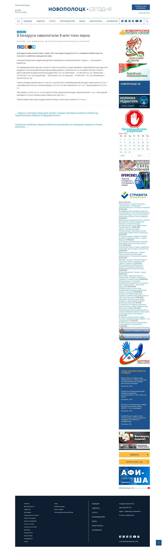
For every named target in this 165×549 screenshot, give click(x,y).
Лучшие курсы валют (144, 12)
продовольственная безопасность (67, 41)
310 (29, 41)
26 (139, 149)
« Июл (122, 155)
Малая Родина (58, 509)
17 (130, 146)
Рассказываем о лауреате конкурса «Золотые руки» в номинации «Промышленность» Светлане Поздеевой (134, 205)
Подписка (40, 21)
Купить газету (134, 462)
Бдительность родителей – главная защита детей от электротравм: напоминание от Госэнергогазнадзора (133, 254)
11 (134, 142)
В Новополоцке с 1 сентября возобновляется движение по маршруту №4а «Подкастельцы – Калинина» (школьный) (133, 283)
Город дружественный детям (63, 512)
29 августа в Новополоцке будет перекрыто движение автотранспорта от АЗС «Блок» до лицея (133, 295)
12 (139, 142)
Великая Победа (59, 506)
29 (121, 152)
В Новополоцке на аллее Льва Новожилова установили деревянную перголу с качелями (132, 290)
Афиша (82, 21)
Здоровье (27, 530)
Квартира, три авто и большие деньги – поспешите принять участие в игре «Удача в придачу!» (133, 261)
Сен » (140, 155)
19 (139, 146)
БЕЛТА (75, 53)
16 (125, 146)
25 (134, 149)
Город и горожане (30, 518)
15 (121, 146)
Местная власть (29, 506)
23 (125, 149)
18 (134, 146)
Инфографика (28, 535)
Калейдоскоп (28, 538)
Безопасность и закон (31, 515)
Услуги (52, 21)
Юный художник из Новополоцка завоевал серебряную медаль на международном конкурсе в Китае (131, 266)
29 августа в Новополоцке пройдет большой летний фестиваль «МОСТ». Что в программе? (134, 319)
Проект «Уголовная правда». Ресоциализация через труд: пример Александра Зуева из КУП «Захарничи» (133, 230)
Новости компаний (30, 521)
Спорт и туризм (29, 524)
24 (130, 149)
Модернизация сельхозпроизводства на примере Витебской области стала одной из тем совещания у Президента (134, 311)
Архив (26, 541)
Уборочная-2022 (84, 41)
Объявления (112, 21)
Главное (26, 503)
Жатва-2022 (51, 41)
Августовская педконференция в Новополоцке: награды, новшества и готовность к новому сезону (132, 277)
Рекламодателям (67, 21)
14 (147, 142)
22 (121, 149)
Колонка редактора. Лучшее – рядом (132, 272)
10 (130, 142)
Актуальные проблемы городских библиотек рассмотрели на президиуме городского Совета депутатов (58, 125)
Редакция (28, 21)
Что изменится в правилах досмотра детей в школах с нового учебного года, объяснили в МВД (133, 306)
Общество (27, 509)
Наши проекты (95, 21)
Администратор (39, 41)
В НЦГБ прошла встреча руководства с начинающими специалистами (133, 323)
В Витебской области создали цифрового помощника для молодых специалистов (134, 248)
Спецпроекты (28, 532)
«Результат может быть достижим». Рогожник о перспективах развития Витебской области (132, 301)
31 (130, 152)
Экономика (21, 32)
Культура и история (30, 527)
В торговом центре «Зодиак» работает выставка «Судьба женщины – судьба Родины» (133, 238)
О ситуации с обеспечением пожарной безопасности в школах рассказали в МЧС (133, 243)
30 (125, 152)
